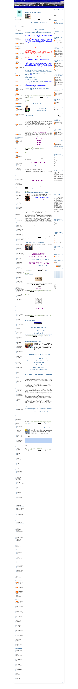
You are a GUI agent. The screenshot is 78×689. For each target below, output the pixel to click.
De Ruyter (18, 482)
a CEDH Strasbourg (18, 615)
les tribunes (19, 134)
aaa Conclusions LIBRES (20, 235)
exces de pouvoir (19, 258)
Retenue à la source (19, 296)
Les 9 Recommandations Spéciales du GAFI (38, 22)
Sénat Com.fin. (18, 640)
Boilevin (55, 207)
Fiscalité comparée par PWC (58, 235)
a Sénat (17, 654)
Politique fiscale (19, 208)
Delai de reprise (19, 323)
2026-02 (55, 288)
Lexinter (17, 670)
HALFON (55, 199)
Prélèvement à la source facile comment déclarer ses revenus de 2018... (58, 134)
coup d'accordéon (49, 235)
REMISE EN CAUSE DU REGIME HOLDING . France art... (58, 182)
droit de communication (19, 288)
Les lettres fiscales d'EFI (20, 176)
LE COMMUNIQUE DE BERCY (41, 108)
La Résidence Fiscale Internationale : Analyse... (58, 202)
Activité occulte (19, 240)
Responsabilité (19, 187)
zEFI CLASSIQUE (18, 577)
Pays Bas (18, 458)
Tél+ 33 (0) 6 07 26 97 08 (19, 22)
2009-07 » (51, 9)
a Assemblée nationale (19, 650)
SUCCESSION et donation (20, 437)
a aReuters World (18, 610)
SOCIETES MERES (18, 529)
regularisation (18, 478)
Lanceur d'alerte (19, 168)
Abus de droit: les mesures (20, 238)
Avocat (18, 164)
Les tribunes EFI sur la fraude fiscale (38, 103)
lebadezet (55, 205)
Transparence (18, 572)
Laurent (54, 211)
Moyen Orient (19, 457)
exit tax (18, 372)
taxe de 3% (18, 328)
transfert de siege (19, 357)
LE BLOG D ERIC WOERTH (29, 115)
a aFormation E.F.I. (18, 602)
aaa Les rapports (19, 311)
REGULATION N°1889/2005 (31, 77)
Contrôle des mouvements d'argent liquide (39, 20)
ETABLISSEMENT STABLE (20, 289)
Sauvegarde (18, 355)
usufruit (17, 576)
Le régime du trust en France (59, 66)
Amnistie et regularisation (19, 215)
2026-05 (55, 285)
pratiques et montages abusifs (57, 227)
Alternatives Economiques (19, 630)
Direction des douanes (19, 659)
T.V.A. (17, 538)
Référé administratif (19, 278)
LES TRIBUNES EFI (38, 330)
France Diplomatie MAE (19, 665)
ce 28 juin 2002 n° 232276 (29, 449)
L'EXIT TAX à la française (58, 93)
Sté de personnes (18, 530)
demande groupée (19, 554)
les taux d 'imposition (19, 435)
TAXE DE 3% (20, 103)
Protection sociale (18, 477)
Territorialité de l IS (19, 301)
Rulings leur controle (19, 571)
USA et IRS (18, 464)
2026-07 (55, 283)
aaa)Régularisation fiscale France (19, 191)
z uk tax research (18, 645)
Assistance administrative (20, 565)
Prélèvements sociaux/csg (20, 570)
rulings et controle (18, 525)
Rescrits (17, 675)
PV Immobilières (19, 492)
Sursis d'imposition (19, 439)
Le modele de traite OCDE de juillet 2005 (38, 354)
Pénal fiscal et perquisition (57, 226)
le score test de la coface (38, 165)
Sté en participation (19, 356)
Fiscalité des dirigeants (20, 341)
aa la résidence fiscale (58, 92)
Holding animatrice (19, 373)
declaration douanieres (40, 96)
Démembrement (19, 427)
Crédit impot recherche (20, 204)
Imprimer (28, 97)
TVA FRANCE (19, 541)
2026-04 (55, 286)
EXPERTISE (18, 331)
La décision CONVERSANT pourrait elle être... (58, 212)
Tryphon (55, 197)
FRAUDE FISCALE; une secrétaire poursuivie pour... (58, 215)
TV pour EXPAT (18, 678)
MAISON (55, 201)
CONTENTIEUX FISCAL (19, 229)
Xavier (54, 213)
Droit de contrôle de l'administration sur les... (58, 208)
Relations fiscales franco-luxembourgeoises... (57, 190)
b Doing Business (18, 632)
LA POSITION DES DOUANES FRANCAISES (35, 81)
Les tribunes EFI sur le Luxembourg (38, 372)
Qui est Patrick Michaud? (19, 20)
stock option (18, 383)
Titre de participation (19, 385)
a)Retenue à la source (19, 521)
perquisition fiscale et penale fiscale (41, 147)
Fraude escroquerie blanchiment (36, 95)
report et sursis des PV (20, 380)
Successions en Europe (21, 593)
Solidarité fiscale (19, 225)
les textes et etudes (57, 143)
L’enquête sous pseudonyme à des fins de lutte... (58, 206)
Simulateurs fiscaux (19, 211)
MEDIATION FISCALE (20, 264)
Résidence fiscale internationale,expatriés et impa (20, 479)
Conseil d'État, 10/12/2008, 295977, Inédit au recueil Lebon (34, 442)
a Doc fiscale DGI (18, 620)
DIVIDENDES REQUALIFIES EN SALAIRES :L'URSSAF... (58, 177)
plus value (18, 378)
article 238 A (18, 319)
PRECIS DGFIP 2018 (21, 43)
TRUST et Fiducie (19, 441)
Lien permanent (46, 96)
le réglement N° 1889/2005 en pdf (32, 76)
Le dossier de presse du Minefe (38, 369)
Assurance (18, 425)
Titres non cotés (19, 307)
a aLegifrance (18, 607)
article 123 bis (19, 315)
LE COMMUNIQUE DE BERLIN (41, 106)
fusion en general (18, 419)
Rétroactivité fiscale (19, 281)
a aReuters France (18, 608)
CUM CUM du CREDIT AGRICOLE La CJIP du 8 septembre (58, 210)
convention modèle (19, 471)
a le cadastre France (18, 626)
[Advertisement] (58, 300)
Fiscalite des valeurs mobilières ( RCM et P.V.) (19, 362)
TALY (17, 545)
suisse (30, 96)
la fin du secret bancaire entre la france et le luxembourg (33, 422)
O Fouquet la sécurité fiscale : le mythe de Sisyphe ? (58, 164)
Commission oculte (19, 336)
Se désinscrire (56, 14)
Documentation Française (19, 661)
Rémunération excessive (20, 351)
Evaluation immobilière (21, 93)
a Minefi (17, 651)
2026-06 (55, 284)
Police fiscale (18, 271)
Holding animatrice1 (19, 394)
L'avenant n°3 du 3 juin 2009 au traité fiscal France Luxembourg (38, 361)
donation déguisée (27, 236)
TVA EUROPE (19, 540)
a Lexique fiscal (18, 627)
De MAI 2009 (38, 333)
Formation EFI (18, 412)
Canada (18, 448)
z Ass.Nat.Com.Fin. (18, 641)
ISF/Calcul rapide (20, 140)
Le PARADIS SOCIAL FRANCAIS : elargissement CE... (58, 198)
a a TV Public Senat (20, 601)
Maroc (18, 454)
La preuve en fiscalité (19, 262)
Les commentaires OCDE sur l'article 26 (38, 265)
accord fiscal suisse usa (39, 269)
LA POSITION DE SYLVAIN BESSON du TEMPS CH (32, 113)
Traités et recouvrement (19, 547)
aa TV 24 (17, 629)
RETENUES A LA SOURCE (20, 508)
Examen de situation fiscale (20, 257)
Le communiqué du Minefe (38, 367)
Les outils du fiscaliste (21, 114)
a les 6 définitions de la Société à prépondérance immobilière (20, 68)
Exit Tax (18, 486)
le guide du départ (57, 94)
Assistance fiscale (19, 552)
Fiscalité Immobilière (18, 388)
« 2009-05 (44, 9)
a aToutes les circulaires (19, 611)
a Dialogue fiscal (18, 617)
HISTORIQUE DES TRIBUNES (38, 327)
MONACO (18, 455)
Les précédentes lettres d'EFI (59, 22)
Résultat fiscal (18, 501)
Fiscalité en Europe (57, 65)
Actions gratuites (19, 363)
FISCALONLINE (18, 664)
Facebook (32, 97)
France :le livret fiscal (19, 450)
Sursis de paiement (19, 226)
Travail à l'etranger (19, 498)
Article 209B (18, 318)
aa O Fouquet (18, 233)
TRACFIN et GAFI (18, 546)
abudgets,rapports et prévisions (18, 196)
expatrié (18, 487)
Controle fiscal (19, 248)
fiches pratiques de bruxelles (59, 122)
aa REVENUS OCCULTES (19, 179)
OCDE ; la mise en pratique (58, 56)
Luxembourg (18, 453)
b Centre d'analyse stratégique (20, 631)
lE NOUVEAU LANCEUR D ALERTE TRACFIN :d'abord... (57, 188)
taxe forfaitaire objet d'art (20, 440)
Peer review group (19, 472)
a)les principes (57, 102)
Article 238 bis (19, 320)
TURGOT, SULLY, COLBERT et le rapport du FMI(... (58, 186)
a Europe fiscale (18, 622)
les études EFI (57, 256)
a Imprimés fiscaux (18, 625)
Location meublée (19, 347)
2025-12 (55, 290)
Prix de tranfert (19, 505)
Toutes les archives (56, 293)
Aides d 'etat (18, 313)
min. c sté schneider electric (37, 449)
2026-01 (55, 289)
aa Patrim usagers (20, 81)
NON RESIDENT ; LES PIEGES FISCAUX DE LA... (58, 213)
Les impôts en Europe (19, 669)
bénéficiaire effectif (19, 522)
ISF (18, 94)
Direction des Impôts (18, 660)
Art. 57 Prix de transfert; (20, 314)
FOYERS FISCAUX (19, 414)
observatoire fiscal (19, 207)
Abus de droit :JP (31, 235)
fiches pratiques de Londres (58, 123)
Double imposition (19, 566)
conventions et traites (58, 40)
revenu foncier (19, 405)
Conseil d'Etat (18, 656)
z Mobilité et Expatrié (19, 644)
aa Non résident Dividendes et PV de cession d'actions (19, 65)
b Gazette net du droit (19, 634)
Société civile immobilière (20, 409)
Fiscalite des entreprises (19, 332)
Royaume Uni (19, 459)
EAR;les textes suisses (58, 50)
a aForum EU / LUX (18, 603)
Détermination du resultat (20, 290)
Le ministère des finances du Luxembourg (38, 365)
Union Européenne (18, 561)
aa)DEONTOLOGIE (19, 186)
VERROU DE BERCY (20, 282)
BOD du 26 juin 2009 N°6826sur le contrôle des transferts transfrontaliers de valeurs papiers (38, 32)
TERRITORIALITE (19, 539)
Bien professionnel (19, 426)
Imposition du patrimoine (19, 424)
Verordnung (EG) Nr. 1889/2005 (31, 79)
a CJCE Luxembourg (19, 616)
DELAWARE (18, 449)
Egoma (54, 209)
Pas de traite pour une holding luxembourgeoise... (58, 204)
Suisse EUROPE (19, 462)
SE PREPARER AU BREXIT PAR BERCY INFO (58, 125)
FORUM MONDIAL (20, 558)
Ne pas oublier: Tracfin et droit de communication (38, 374)
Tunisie (18, 463)
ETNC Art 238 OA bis (20, 324)
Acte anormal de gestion (20, 239)
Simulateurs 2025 (57, 33)
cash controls (36, 96)
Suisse (18, 460)
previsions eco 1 (18, 674)
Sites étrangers (20, 592)
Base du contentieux (19, 244)
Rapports (18, 209)
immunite (17, 423)
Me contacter (19, 30)
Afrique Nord (18, 214)
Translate (60, 116)
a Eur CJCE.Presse (18, 621)
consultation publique (19, 199)
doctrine (56, 262)
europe (28, 96)
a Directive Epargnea (19, 562)
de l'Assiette (18, 252)
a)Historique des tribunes (32, 335)
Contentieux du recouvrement (20, 217)
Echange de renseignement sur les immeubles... (58, 200)
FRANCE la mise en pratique (59, 53)
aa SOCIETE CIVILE (19, 180)
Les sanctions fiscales (19, 263)
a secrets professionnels (19, 163)
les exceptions (57, 103)
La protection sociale (18, 668)
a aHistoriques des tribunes (19, 606)
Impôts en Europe (20, 591)
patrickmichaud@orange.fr (19, 19)
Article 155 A (18, 316)
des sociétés (18, 192)
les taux (18, 377)
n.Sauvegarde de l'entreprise (19, 468)
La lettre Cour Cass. (18, 639)
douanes (48, 95)
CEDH (18, 553)
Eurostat (17, 663)
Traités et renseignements (19, 548)
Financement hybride (19, 325)
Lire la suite (26, 446)
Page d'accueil (47, 9)
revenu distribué (19, 382)
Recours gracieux (19, 277)
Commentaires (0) (33, 148)
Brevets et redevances (19, 334)
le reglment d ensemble (58, 79)
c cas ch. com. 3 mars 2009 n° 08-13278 (34, 236)
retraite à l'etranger (19, 497)
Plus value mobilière (19, 436)
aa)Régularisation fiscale (20, 234)
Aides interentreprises (19, 333)
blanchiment (32, 96)
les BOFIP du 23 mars (58, 132)
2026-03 (55, 287)
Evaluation (18, 391)
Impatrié (18, 488)
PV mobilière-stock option (20, 493)
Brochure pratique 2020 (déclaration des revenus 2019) (20, 109)
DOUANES (17, 287)
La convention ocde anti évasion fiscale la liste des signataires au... (58, 42)
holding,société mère (19, 346)
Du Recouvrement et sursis (20, 254)
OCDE (17, 673)
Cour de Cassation (18, 658)
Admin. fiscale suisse (19, 655)
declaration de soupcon (20, 253)
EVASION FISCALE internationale (19, 310)
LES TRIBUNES (56, 109)
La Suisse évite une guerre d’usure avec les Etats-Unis (38, 259)
